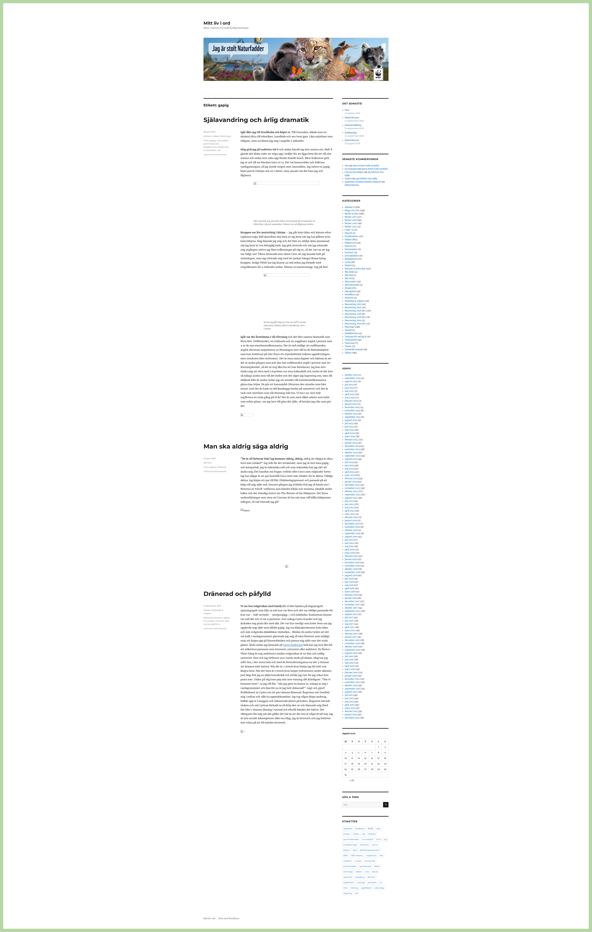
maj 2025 (349, 391)
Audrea (348, 178)
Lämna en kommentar (215, 154)
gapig (213, 140)
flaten (356, 834)
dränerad (208, 617)
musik (358, 861)
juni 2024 (349, 426)
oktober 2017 (351, 608)
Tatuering (349, 343)
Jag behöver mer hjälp (366, 178)
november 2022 (352, 488)
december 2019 (352, 523)
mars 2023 (350, 475)
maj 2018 (349, 585)
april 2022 (350, 511)
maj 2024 (349, 430)
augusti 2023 (351, 459)
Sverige (361, 882)
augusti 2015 (351, 692)
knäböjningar (350, 844)
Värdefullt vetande (354, 349)
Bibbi (370, 828)
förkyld (371, 834)
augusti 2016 (351, 653)
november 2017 (352, 604)
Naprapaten (350, 291)
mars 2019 (350, 553)
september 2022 (353, 494)
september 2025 (353, 378)
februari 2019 (351, 556)
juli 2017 (349, 617)
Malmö (348, 265)
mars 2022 (350, 514)
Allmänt (208, 136)
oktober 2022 (351, 491)
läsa (227, 621)
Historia (349, 246)
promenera (365, 866)
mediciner (371, 855)
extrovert (218, 617)
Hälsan (216, 136)
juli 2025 (349, 384)
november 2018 (352, 565)
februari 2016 (351, 672)
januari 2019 (351, 559)
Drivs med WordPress (228, 918)
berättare (360, 828)
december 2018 (352, 562)
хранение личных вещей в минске (363, 182)
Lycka (347, 262)
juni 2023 (349, 465)
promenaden (350, 866)
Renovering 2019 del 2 (355, 323)
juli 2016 (349, 656)
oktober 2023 (351, 452)
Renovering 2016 (353, 307)
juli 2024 (349, 423)
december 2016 (352, 640)
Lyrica (206, 624)
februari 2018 (351, 595)
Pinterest (349, 297)
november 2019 (352, 527)
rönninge (348, 871)
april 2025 (350, 394)
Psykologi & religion (354, 301)
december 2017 (352, 601)
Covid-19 (349, 230)
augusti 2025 (351, 381)
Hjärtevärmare (352, 117)
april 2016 (349, 666)
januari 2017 (351, 637)
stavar (375, 871)
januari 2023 (351, 481)
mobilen (347, 861)
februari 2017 (351, 633)
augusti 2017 (351, 614)
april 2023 (349, 472)
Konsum (364, 844)
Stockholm (223, 147)
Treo (345, 888)
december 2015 (352, 679)
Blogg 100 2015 (352, 210)
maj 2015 (349, 701)
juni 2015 (349, 698)
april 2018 (349, 588)
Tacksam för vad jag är (356, 336)
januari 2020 (351, 520)
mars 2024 (350, 436)
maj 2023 (349, 468)
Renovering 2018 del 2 (355, 317)
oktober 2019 (351, 530)
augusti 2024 (351, 420)
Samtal (348, 330)
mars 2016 (350, 669)
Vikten (348, 352)
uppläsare (366, 888)
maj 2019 (349, 546)
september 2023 (352, 456)
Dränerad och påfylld (237, 593)
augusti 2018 (351, 575)
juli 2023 (349, 462)
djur (378, 828)
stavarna (347, 877)
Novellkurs (350, 294)
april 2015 (349, 705)
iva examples (351, 169)
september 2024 (353, 417)
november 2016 (352, 643)
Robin (377, 866)
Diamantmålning (353, 125)
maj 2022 (349, 507)
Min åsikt (349, 272)
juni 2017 (349, 620)
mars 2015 (350, 708)
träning (354, 888)
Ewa (347, 165)
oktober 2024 (351, 413)
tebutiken (211, 150)
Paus (347, 110)
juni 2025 (349, 388)
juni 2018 (349, 582)
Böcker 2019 (351, 223)
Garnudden (222, 140)
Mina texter (350, 281)
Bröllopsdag (351, 132)
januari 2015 (351, 714)
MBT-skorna (357, 855)
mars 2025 (350, 397)
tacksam (372, 882)
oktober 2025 (351, 375)
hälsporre (221, 467)
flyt (363, 834)
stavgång (359, 877)
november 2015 (352, 682)
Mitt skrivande (352, 285)
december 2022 (352, 485)
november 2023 (352, 449)
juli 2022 (349, 501)
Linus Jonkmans (293, 644)
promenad (209, 143)
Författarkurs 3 (352, 236)
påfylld (213, 624)
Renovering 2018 (353, 314)
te (205, 150)
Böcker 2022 (351, 226)
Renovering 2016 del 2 (355, 310)
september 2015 (352, 688)
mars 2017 (350, 630)
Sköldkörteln (351, 333)
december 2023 (352, 446)
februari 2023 (351, 478)
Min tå (348, 278)
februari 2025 (351, 401)
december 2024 (352, 407)
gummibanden (351, 839)
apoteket (347, 828)
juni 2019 (349, 543)
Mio (381, 855)
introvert (219, 621)
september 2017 (352, 611)
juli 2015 (349, 695)
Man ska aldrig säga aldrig (246, 446)
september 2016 (352, 650)
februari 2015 (351, 711)
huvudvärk (209, 621)
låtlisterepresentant (370, 850)
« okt (351, 780)
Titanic (348, 346)
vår (218, 150)
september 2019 (352, 533)
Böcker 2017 (351, 217)
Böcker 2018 (351, 220)
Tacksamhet (351, 340)
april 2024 (350, 433)
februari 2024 (351, 439)
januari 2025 (351, 404)
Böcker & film (351, 213)
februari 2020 (351, 517)
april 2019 (349, 549)
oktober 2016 (351, 646)
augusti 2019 (351, 536)
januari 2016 (351, 675)
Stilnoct (371, 877)
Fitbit (206, 140)
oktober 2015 (351, 685)
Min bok (349, 275)
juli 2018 (349, 578)
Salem (359, 871)
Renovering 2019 (353, 320)
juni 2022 (349, 504)
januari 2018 (351, 598)
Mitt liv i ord (217, 23)
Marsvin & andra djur (355, 268)
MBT (345, 855)
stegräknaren (210, 147)
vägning (347, 893)
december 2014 (352, 718)
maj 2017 (349, 624)
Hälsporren (350, 243)
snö (217, 143)
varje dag (379, 888)
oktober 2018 (351, 569)
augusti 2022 (351, 498)
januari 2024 (351, 443)
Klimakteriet (351, 259)
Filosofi (348, 233)
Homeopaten (351, 249)
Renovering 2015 (353, 304)
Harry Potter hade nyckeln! (366, 165)
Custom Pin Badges (354, 172)
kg (385, 839)
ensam (346, 834)
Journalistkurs (352, 255)
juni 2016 (349, 659)
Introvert (349, 252)
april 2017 (349, 627)
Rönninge (226, 136)
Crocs (206, 467)
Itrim (378, 839)
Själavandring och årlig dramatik (256, 120)
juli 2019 (349, 540)
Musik (348, 288)
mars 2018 (350, 591)
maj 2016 (349, 663)
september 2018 (352, 572)
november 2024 (352, 410)
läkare (346, 850)
